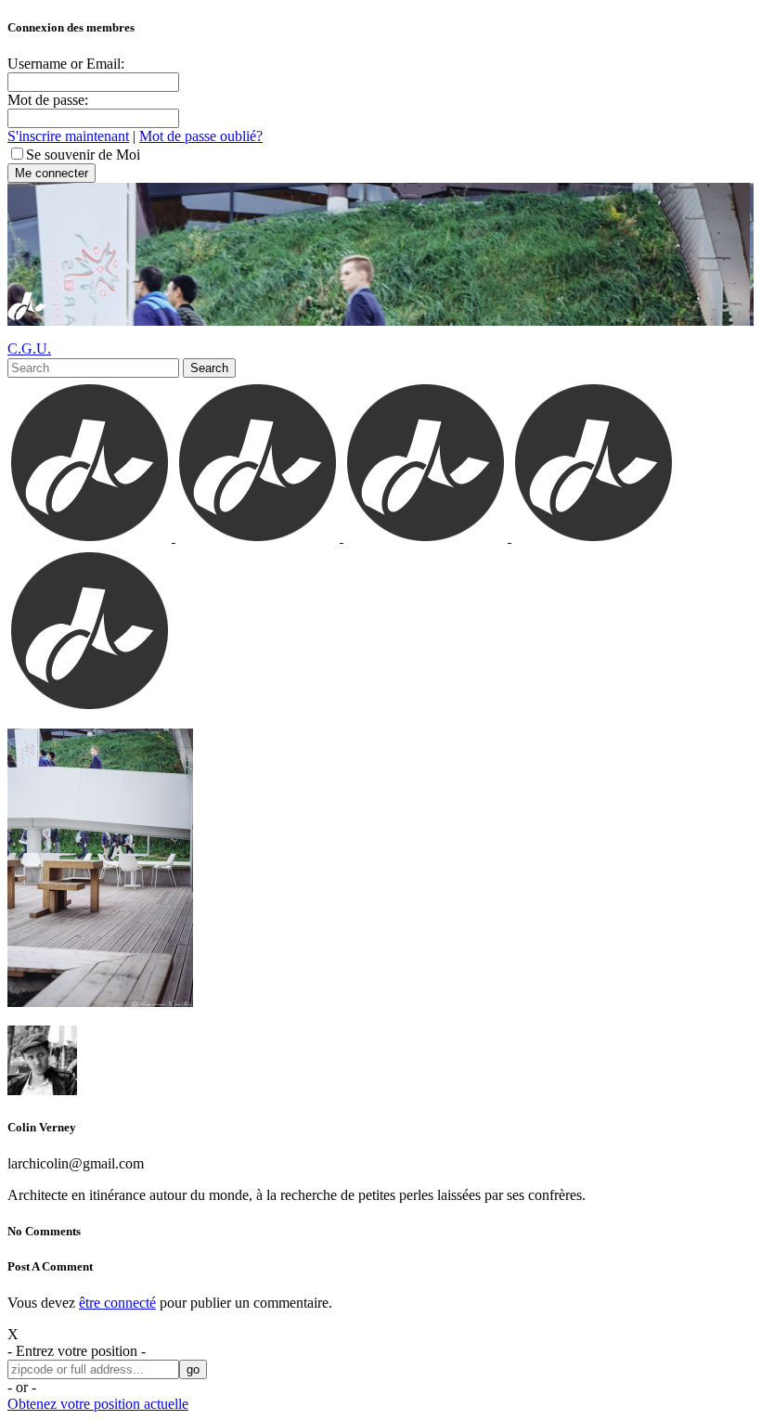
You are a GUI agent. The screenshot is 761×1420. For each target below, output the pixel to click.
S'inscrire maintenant (68, 136)
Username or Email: (65, 63)
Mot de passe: (47, 100)
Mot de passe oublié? (201, 136)
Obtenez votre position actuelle (97, 1404)
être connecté (117, 1302)
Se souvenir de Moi (83, 154)
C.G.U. (29, 348)
